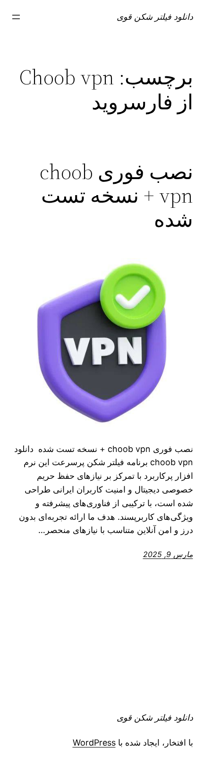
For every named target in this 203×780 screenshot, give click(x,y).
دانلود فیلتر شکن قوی (155, 17)
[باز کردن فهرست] (16, 17)
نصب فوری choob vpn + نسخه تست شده (116, 196)
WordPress (94, 742)
